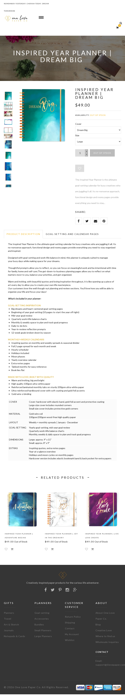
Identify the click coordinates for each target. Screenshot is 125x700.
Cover (78, 123)
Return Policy (73, 616)
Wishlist (70, 640)
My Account (72, 634)
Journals (9, 630)
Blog (98, 624)
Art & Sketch (11, 624)
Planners (9, 612)
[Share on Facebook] (78, 220)
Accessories (42, 618)
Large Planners (43, 636)
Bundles (39, 624)
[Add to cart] (12, 549)
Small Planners (43, 630)
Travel (7, 618)
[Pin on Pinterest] (104, 220)
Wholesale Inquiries (107, 642)
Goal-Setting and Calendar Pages (72, 234)
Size (77, 135)
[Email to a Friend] (95, 220)
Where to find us (105, 636)
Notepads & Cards (14, 636)
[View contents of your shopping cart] (117, 27)
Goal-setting (42, 612)
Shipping (70, 622)
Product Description (23, 234)
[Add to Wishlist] (79, 168)
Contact (70, 628)
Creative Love (104, 630)
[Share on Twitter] (87, 220)
